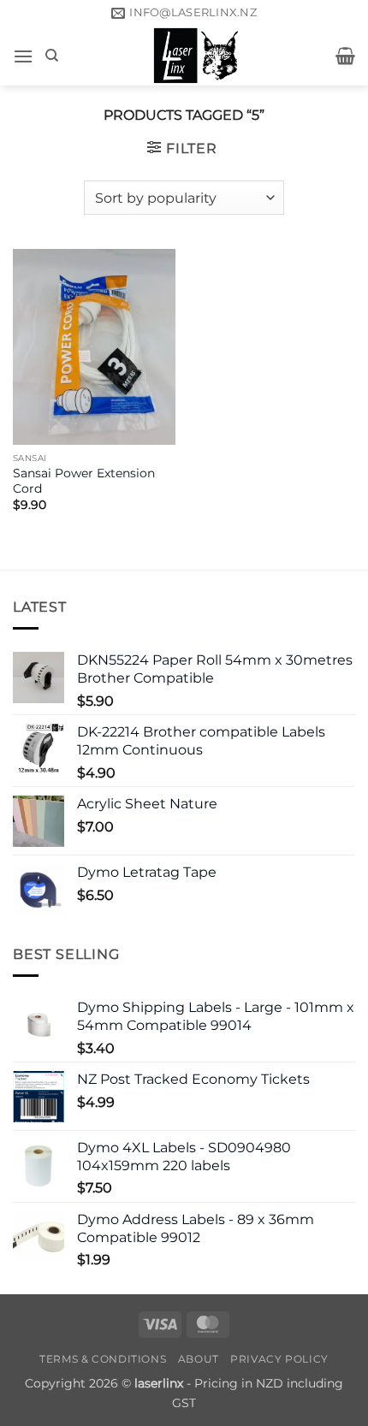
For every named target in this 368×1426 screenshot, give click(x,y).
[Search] (51, 55)
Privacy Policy (279, 1358)
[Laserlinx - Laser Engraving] (197, 56)
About (198, 1358)
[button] (23, 56)
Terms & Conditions (102, 1358)
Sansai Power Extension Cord (84, 480)
